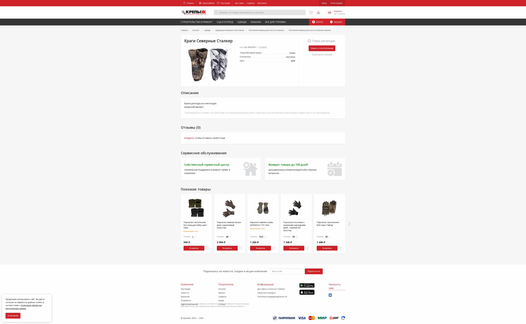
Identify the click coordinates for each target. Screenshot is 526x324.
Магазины (262, 3)
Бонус (320, 22)
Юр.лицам (225, 3)
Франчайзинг (208, 3)
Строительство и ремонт (197, 22)
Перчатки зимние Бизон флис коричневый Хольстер (229, 225)
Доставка (239, 3)
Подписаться (314, 271)
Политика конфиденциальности (272, 296)
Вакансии (185, 296)
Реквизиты (186, 300)
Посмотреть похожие (322, 54)
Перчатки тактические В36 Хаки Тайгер (328, 223)
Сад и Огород (225, 22)
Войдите (189, 138)
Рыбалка (256, 22)
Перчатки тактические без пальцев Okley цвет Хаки (195, 225)
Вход (324, 3)
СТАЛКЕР (262, 47)
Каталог (222, 289)
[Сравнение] (318, 12)
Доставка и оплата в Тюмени (271, 289)
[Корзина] (329, 12)
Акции (337, 22)
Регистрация (336, 3)
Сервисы (251, 3)
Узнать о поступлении (322, 48)
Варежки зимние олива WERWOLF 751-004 (261, 223)
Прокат (221, 292)
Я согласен (13, 315)
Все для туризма (275, 22)
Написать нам (335, 286)
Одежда (242, 22)
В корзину (193, 248)
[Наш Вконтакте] (330, 295)
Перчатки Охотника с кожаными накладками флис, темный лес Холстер (294, 226)
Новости (185, 292)
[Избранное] (311, 12)
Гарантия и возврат (266, 292)
